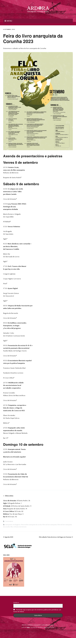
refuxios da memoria (20, 527)
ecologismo (16, 524)
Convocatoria (9, 521)
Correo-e (16, 602)
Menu (9, 21)
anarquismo (8, 524)
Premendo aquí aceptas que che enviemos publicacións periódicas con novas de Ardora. (37, 610)
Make (28, 627)
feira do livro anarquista (50, 524)
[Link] (38, 632)
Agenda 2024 (9, 537)
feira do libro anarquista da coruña (31, 524)
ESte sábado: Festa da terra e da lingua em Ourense (55, 537)
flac (12, 527)
